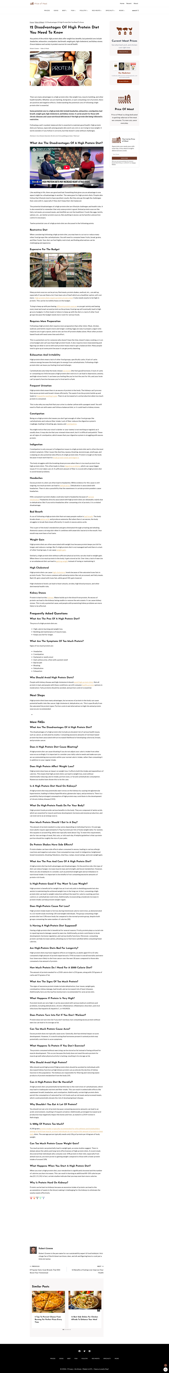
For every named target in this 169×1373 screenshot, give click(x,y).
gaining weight (62, 561)
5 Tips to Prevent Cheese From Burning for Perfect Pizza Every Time (48, 1319)
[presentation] (48, 1302)
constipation (72, 424)
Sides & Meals (45, 48)
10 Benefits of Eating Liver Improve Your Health (88, 1269)
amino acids (45, 519)
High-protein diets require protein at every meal (54, 298)
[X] (37, 1198)
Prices (47, 10)
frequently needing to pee (47, 396)
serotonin (67, 371)
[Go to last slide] (34, 1309)
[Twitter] (84, 1351)
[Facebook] (43, 1198)
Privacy (70, 1369)
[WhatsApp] (40, 1198)
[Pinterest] (31, 1198)
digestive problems (72, 466)
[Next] (98, 1309)
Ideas (56, 10)
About (136, 3)
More (117, 1358)
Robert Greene (34, 48)
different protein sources (67, 306)
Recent (129, 3)
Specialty (107, 1358)
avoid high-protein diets (83, 682)
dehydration (65, 485)
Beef (69, 1358)
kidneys (50, 597)
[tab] (63, 1329)
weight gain (61, 550)
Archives (77, 1369)
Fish (76, 1358)
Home (122, 3)
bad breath (88, 516)
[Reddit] (34, 1198)
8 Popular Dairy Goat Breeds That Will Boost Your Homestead (45, 1269)
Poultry (85, 1358)
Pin (33, 53)
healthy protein (88, 685)
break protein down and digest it (66, 457)
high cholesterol (59, 572)
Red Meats (95, 1358)
